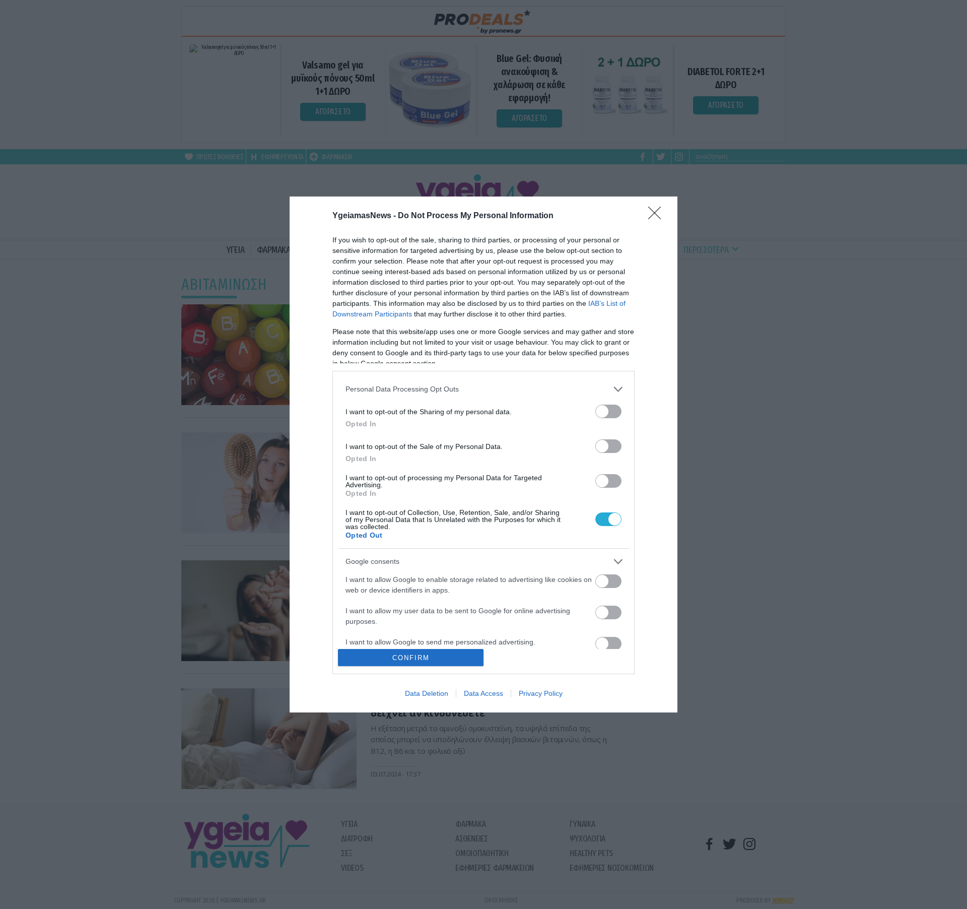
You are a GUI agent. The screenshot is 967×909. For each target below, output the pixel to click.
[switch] (608, 411)
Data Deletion (426, 693)
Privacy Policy (541, 693)
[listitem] (483, 389)
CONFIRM (411, 658)
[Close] (657, 216)
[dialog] (483, 454)
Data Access (483, 693)
